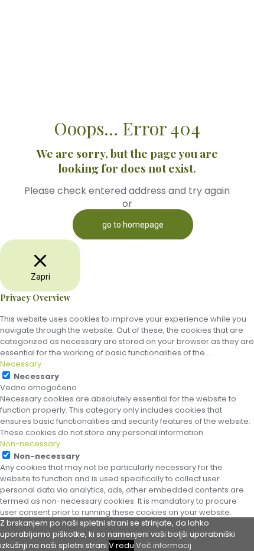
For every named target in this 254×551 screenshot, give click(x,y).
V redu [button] (121, 545)
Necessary (36, 376)
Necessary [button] (20, 364)
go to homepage (133, 224)
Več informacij (163, 545)
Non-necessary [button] (30, 443)
